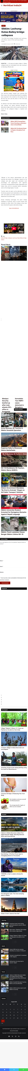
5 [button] (1, 704)
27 (13, 1018)
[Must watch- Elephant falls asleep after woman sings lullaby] (4, 931)
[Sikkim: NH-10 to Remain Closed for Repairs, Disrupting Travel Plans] (5, 130)
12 (10, 1012)
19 (10, 1015)
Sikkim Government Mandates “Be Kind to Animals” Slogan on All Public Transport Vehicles (13, 490)
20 (14, 1015)
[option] (14, 253)
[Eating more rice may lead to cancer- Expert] (4, 963)
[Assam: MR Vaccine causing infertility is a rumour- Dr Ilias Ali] (4, 951)
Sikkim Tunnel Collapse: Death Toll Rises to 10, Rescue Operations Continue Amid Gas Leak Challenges (14, 255)
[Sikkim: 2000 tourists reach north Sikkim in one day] (4, 989)
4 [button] (1, 701)
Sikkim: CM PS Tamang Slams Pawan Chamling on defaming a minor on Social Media (18, 123)
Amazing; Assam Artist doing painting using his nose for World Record (18, 925)
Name (1, 560)
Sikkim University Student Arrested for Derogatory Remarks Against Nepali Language (13, 512)
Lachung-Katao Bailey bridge (19, 238)
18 (6, 1015)
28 (17, 1018)
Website (2, 572)
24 (2, 1018)
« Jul (2, 1023)
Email (1, 566)
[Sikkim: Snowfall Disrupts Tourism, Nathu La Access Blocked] (4, 983)
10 (2, 1012)
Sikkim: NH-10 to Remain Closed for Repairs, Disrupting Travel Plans (18, 130)
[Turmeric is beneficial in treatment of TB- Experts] (4, 957)
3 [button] (1, 699)
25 (6, 1018)
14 (17, 1012)
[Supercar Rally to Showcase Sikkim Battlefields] (14, 440)
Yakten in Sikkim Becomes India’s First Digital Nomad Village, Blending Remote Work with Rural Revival (12, 834)
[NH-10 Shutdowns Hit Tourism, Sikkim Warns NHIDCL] (14, 460)
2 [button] (1, 697)
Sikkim (2, 239)
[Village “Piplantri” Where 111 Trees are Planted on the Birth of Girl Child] (4, 937)
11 (6, 1012)
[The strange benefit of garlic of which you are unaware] (5, 806)
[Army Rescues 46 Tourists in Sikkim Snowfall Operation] (14, 419)
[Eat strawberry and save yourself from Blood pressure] (5, 801)
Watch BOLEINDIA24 (14, 208)
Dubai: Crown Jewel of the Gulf (10, 913)
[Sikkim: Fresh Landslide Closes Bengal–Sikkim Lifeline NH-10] (14, 524)
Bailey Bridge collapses (6, 238)
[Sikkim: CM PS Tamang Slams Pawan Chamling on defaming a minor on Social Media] (5, 123)
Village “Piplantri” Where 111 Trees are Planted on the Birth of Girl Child (18, 937)
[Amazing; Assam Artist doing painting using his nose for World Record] (4, 925)
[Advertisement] (14, 22)
